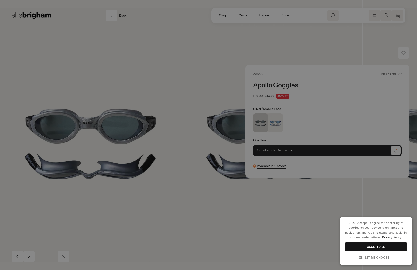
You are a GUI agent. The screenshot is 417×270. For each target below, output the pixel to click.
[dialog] (376, 241)
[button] (376, 257)
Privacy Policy (391, 237)
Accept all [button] (376, 247)
